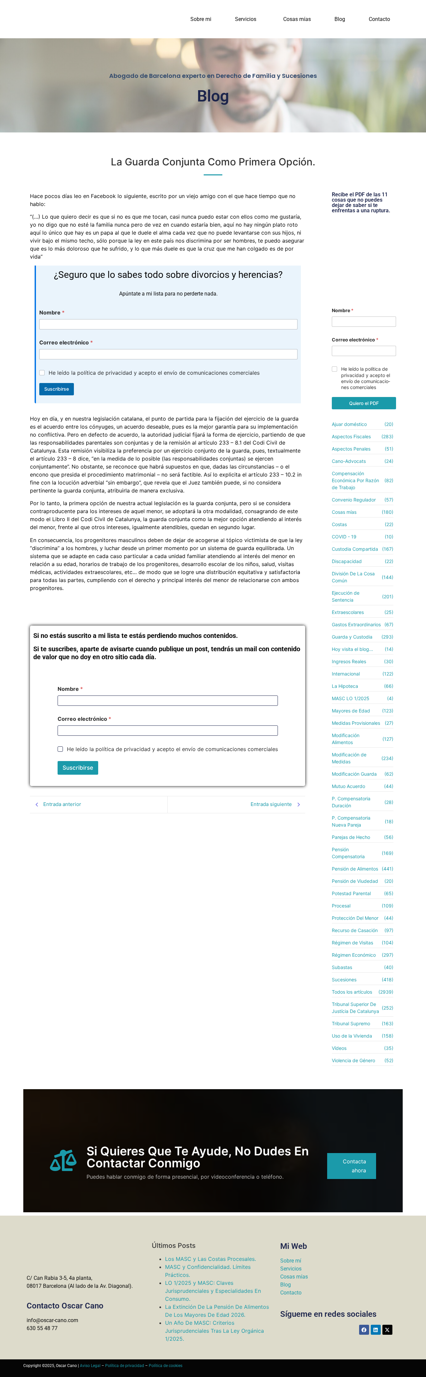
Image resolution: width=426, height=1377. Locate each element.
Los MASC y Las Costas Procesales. (210, 1259)
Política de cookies (165, 1365)
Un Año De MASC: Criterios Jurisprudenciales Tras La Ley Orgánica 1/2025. (214, 1330)
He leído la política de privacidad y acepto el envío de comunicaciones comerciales (154, 372)
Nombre (52, 312)
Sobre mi (200, 19)
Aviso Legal (90, 1365)
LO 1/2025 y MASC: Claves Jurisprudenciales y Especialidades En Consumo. (213, 1290)
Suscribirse (56, 389)
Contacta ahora (354, 1166)
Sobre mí (290, 1261)
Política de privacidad (124, 1365)
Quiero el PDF (364, 403)
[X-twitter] (387, 1330)
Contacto (379, 19)
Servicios (245, 19)
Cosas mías (297, 19)
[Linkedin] (376, 1330)
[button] (247, 19)
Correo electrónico (66, 342)
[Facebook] (364, 1330)
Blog (339, 19)
